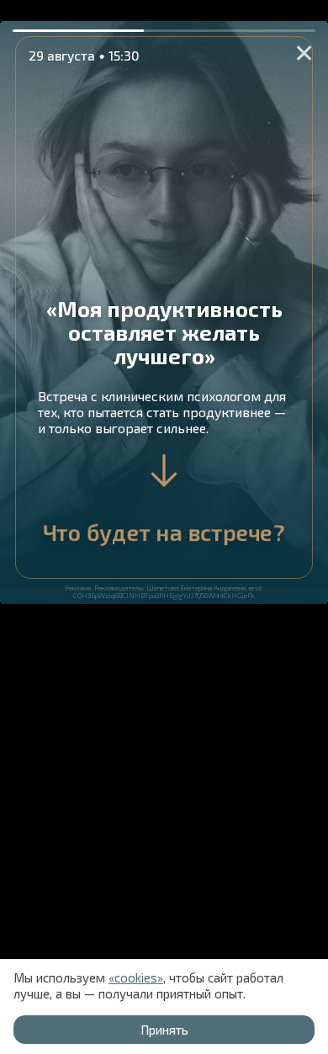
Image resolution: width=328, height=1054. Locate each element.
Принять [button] (164, 1029)
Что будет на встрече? (164, 532)
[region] (164, 527)
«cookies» (135, 977)
